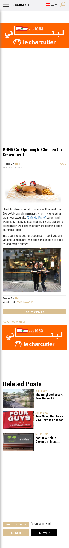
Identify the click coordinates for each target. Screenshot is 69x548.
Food (62, 164)
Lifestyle (8, 15)
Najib (18, 163)
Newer (44, 533)
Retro (36, 15)
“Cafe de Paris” (36, 217)
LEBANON (28, 301)
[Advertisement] (34, 108)
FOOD (19, 301)
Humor (23, 15)
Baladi (48, 15)
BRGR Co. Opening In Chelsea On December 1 (32, 152)
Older (16, 533)
